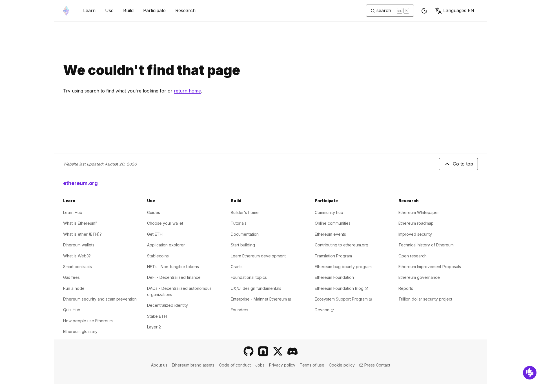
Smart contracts (77, 266)
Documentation (245, 234)
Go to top (463, 164)
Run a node (74, 288)
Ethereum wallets (78, 244)
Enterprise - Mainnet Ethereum (261, 299)
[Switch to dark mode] (424, 11)
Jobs (260, 365)
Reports (405, 288)
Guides (153, 212)
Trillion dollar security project (425, 299)
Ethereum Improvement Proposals (429, 266)
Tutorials (239, 223)
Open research (412, 255)
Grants (237, 266)
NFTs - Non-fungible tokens (173, 266)
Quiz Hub (71, 309)
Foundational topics (249, 277)
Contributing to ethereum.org (341, 244)
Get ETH (155, 234)
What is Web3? (77, 255)
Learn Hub (72, 212)
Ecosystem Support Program (343, 299)
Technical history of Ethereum (426, 244)
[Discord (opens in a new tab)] (292, 351)
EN (458, 10)
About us (159, 365)
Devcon (324, 309)
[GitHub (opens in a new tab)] (248, 351)
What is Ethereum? (80, 223)
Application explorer (166, 244)
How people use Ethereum (88, 320)
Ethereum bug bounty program (343, 266)
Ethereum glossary (80, 331)
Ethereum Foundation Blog (341, 288)
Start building (243, 244)
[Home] (66, 11)
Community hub (329, 212)
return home (187, 91)
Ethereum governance (419, 277)
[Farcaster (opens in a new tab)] (263, 351)
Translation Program (333, 255)
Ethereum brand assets (193, 365)
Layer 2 (154, 327)
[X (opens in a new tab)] (278, 351)
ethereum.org (80, 183)
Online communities (333, 223)
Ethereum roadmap (416, 223)
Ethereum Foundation (334, 277)
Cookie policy (342, 365)
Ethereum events (330, 234)
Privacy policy (282, 365)
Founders (239, 309)
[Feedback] (529, 372)
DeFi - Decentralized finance (174, 277)
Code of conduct (235, 365)
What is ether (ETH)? (82, 234)
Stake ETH (157, 316)
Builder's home (245, 212)
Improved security (415, 234)
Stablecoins (158, 255)
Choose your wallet (165, 223)
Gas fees (71, 277)
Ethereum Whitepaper (418, 212)
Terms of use (312, 365)
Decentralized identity (167, 305)
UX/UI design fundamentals (256, 288)
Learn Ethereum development (258, 255)
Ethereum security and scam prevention (100, 299)
